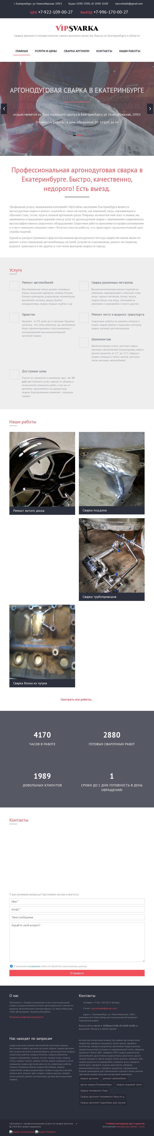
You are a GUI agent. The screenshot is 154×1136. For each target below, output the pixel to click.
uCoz (142, 1126)
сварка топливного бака (94, 1090)
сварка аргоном (89, 1078)
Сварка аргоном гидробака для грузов (102, 1102)
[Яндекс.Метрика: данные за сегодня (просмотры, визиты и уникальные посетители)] (45, 1132)
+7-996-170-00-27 (111, 12)
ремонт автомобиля (114, 1078)
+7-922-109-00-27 (55, 12)
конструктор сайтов (126, 1126)
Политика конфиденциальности (26, 1017)
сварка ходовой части (129, 1084)
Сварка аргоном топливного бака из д (102, 1096)
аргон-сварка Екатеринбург (96, 1084)
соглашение (33, 966)
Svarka (77, 28)
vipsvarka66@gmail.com (129, 3)
